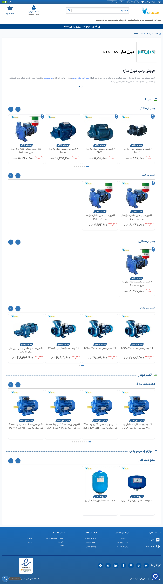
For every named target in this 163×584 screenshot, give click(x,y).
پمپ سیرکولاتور (146, 308)
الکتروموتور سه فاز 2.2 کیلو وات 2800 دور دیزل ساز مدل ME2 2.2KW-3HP (26, 426)
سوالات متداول (149, 546)
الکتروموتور (145, 375)
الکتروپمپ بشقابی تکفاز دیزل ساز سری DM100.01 (100, 217)
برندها (137, 2)
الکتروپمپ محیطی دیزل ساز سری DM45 (100, 150)
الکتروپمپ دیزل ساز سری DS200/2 (100, 348)
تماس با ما (151, 540)
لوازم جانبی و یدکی (140, 451)
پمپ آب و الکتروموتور (153, 20)
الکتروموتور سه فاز (145, 384)
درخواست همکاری (90, 542)
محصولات (123, 2)
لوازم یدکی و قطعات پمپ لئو (115, 20)
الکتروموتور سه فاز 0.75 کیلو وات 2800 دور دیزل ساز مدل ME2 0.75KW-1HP (137, 426)
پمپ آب (147, 99)
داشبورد (130, 2)
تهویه (142, 20)
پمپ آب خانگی (147, 108)
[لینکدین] (116, 565)
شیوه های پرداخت (122, 542)
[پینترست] (100, 565)
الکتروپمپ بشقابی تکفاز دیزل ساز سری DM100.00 (26, 150)
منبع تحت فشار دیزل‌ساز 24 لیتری (136, 500)
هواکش (30, 542)
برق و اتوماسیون (133, 20)
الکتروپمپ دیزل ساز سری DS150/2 (137, 348)
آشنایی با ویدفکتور (90, 538)
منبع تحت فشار (146, 460)
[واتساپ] (138, 565)
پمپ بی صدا (148, 175)
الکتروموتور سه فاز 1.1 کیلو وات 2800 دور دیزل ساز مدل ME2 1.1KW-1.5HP (100, 426)
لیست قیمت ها (112, 2)
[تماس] (4, 571)
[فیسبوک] (123, 565)
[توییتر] (146, 565)
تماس (11, 572)
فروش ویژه (100, 20)
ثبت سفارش (124, 538)
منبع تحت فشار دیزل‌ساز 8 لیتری (100, 500)
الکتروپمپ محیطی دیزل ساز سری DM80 (63, 150)
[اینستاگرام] (131, 565)
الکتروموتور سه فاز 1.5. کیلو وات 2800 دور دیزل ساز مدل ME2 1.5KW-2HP (63, 426)
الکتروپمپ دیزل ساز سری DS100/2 (63, 348)
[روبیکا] (4, 565)
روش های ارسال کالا (122, 546)
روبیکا (11, 565)
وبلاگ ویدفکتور (91, 546)
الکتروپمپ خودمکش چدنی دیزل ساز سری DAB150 (26, 350)
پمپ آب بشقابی (146, 241)
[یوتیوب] (108, 565)
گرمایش (61, 545)
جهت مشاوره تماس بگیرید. (152, 2)
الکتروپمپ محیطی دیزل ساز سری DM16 (137, 150)
